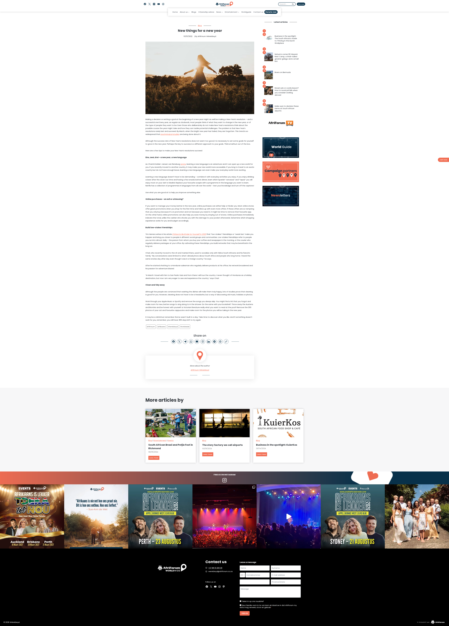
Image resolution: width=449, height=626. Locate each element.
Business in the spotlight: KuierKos (276, 444)
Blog (200, 25)
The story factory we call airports (222, 445)
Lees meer (154, 458)
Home (175, 12)
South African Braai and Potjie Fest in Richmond (170, 446)
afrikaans (161, 326)
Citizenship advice (206, 12)
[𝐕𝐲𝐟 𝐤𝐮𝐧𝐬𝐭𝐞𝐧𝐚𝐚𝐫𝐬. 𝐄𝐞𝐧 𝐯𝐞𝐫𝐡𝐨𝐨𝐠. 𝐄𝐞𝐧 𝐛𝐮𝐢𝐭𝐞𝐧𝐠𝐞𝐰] (32, 516)
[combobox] (242, 575)
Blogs (194, 12)
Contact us (258, 12)
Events (171, 440)
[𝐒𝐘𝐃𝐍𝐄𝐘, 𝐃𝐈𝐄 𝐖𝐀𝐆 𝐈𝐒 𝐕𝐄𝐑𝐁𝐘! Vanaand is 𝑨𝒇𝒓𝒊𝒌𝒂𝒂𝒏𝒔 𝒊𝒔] (353, 516)
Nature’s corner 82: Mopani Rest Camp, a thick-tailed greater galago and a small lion (287, 57)
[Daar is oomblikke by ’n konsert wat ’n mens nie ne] (289, 516)
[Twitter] (149, 4)
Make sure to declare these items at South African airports (287, 108)
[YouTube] (158, 4)
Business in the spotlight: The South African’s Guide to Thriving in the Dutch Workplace (286, 39)
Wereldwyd (173, 326)
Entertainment (160, 440)
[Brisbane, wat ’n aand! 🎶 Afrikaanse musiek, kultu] (224, 516)
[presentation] (268, 38)
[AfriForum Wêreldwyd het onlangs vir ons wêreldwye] (417, 516)
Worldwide (184, 326)
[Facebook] (145, 4)
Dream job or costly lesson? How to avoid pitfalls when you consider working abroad (287, 91)
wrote (183, 164)
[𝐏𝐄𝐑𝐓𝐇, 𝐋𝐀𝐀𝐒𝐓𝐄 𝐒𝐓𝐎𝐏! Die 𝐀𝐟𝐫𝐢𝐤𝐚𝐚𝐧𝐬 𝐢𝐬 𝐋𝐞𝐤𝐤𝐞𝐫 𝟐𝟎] (160, 516)
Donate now (271, 12)
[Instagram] (154, 4)
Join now (301, 4)
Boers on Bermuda (283, 72)
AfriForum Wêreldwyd (200, 370)
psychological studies (170, 134)
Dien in (245, 613)
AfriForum (151, 326)
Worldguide (246, 12)
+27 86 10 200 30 (215, 568)
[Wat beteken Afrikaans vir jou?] (96, 516)
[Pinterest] (163, 4)
